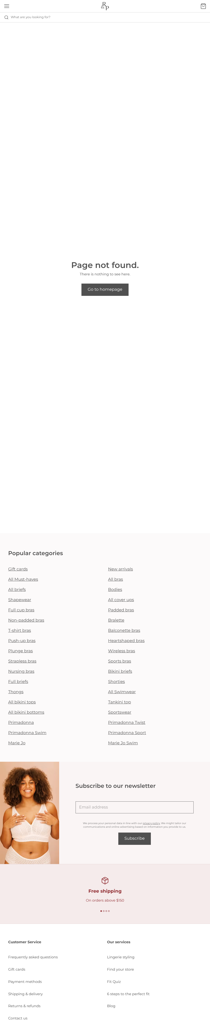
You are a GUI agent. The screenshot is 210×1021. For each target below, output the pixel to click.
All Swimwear (122, 692)
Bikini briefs (120, 671)
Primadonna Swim (27, 733)
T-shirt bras (19, 630)
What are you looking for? (30, 17)
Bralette (116, 620)
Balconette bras (124, 630)
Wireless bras (121, 651)
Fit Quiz (114, 981)
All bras (115, 579)
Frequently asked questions (33, 957)
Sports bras (119, 661)
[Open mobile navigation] (6, 6)
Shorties (116, 681)
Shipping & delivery (25, 994)
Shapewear (19, 600)
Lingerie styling (120, 957)
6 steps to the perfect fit (128, 994)
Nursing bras (21, 671)
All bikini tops (22, 702)
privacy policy (151, 823)
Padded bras (121, 610)
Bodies (115, 589)
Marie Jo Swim (123, 743)
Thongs (16, 692)
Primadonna (21, 722)
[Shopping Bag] (203, 6)
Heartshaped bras (126, 640)
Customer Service (24, 942)
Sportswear (119, 712)
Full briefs (18, 681)
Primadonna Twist (126, 722)
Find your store (120, 969)
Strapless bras (22, 661)
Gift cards (18, 569)
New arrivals (120, 569)
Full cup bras (21, 610)
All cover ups (121, 600)
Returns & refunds (24, 1006)
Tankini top (119, 702)
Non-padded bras (26, 620)
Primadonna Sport (127, 733)
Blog (111, 1006)
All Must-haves (23, 579)
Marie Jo (16, 743)
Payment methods (25, 981)
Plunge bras (20, 651)
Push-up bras (22, 640)
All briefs (17, 589)
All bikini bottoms (26, 712)
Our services (118, 942)
